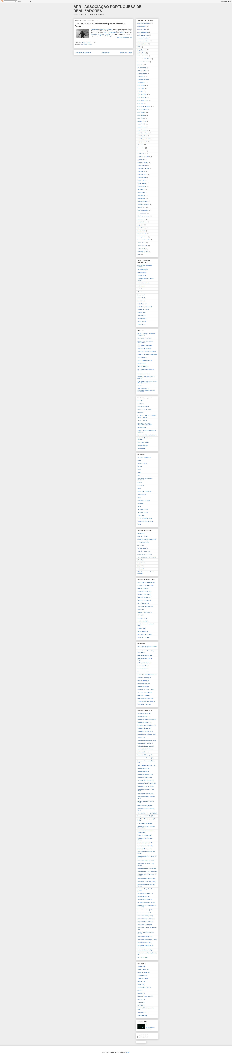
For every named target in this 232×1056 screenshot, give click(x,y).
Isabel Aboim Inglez (143, 79)
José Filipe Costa (142, 136)
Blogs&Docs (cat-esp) (143, 637)
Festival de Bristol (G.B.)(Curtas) (146, 868)
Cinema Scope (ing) (143, 588)
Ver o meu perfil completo (150, 1028)
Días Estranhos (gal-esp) (144, 634)
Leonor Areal (141, 148)
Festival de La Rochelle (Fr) (145, 758)
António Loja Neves (143, 35)
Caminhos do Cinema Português (146, 435)
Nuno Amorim (141, 189)
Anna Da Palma (141, 29)
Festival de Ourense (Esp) (145, 950)
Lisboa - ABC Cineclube (144, 491)
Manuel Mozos (141, 165)
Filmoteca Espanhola (143, 671)
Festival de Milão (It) (143, 771)
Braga (139, 469)
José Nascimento (142, 142)
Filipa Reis (140, 64)
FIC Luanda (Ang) (142, 957)
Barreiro (139, 466)
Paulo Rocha (141, 192)
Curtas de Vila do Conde (144, 409)
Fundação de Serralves (144, 348)
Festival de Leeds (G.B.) (144, 913)
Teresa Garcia (141, 242)
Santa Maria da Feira (143, 500)
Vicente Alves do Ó (142, 251)
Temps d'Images (142, 420)
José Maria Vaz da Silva (144, 139)
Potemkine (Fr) (141, 999)
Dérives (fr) (140, 615)
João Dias (140, 91)
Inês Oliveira (141, 76)
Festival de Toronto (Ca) (144, 728)
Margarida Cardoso (143, 168)
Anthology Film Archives (144, 663)
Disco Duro (140, 560)
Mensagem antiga (126, 52)
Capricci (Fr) (141, 993)
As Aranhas (140, 545)
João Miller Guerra (142, 100)
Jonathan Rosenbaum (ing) (145, 585)
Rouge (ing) (140, 609)
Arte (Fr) (139, 990)
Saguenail (140, 225)
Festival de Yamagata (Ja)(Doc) (146, 740)
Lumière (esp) (141, 628)
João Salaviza (141, 112)
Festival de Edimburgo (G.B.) (145, 755)
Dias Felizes (140, 533)
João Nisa (140, 103)
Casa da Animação (142, 366)
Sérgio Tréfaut (141, 234)
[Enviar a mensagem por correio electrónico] (94, 42)
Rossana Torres (142, 222)
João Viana (140, 118)
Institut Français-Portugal (144, 360)
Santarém (140, 503)
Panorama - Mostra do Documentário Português (144, 423)
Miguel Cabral (141, 180)
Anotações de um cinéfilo (144, 554)
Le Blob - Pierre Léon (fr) (144, 612)
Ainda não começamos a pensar (146, 539)
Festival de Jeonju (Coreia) (145, 743)
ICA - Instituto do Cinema (144, 345)
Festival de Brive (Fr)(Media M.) (146, 783)
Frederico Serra (142, 67)
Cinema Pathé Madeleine (110, 32)
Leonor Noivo (141, 151)
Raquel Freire (141, 207)
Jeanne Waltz (141, 82)
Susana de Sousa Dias (144, 240)
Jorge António (141, 124)
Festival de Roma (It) (143, 768)
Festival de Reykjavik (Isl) (144, 777)
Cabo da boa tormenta (143, 551)
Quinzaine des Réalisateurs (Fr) (146, 725)
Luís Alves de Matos (143, 156)
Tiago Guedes (141, 248)
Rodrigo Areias (141, 219)
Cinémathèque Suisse (143, 683)
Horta (139, 488)
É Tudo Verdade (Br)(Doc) (144, 823)
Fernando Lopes (142, 56)
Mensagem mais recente (83, 52)
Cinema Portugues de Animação (146, 557)
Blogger (127, 1052)
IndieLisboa (140, 403)
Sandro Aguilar (141, 231)
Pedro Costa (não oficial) (144, 306)
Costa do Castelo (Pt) (143, 972)
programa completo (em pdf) (124, 37)
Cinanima (140, 412)
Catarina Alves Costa (143, 41)
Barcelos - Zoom (142, 463)
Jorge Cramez (141, 127)
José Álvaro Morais (142, 133)
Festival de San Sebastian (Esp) (146, 734)
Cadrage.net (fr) (142, 618)
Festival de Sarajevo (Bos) (145, 774)
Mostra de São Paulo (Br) (144, 835)
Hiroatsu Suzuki (141, 70)
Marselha (122, 32)
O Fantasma (94, 29)
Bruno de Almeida (142, 38)
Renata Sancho (141, 213)
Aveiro (139, 460)
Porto (139, 497)
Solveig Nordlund (142, 237)
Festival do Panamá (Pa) (144, 924)
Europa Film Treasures (144, 704)
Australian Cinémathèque (144, 692)
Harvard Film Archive (143, 665)
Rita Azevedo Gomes (143, 216)
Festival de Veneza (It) (143, 716)
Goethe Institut (141, 363)
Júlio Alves (140, 145)
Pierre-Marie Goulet (143, 204)
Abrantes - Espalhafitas (144, 457)
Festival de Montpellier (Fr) (145, 846)
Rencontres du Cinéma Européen (100, 34)
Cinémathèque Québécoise (145, 698)
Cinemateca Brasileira (143, 695)
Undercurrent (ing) (142, 631)
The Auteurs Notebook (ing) (145, 606)
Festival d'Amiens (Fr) (143, 896)
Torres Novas (141, 515)
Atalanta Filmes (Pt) (143, 969)
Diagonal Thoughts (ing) (144, 597)
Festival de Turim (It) (143, 752)
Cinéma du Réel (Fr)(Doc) (144, 805)
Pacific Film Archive (143, 668)
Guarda (139, 482)
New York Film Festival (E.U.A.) (146, 765)
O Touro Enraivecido (143, 542)
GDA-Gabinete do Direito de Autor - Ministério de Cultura (147, 381)
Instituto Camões (142, 357)
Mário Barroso (141, 177)
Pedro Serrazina (142, 201)
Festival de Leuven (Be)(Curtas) (146, 881)
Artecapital (140, 569)
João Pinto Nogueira (143, 109)
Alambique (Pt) (141, 966)
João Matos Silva (142, 97)
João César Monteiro (143, 283)
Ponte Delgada (141, 494)
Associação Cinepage (106, 36)
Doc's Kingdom (141, 427)
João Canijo (140, 88)
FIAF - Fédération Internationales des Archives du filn (147, 647)
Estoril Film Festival (143, 406)
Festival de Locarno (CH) (144, 722)
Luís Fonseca (141, 159)
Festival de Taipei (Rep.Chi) (145, 921)
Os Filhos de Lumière (143, 373)
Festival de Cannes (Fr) (144, 713)
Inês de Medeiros (142, 73)
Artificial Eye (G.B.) (142, 1012)
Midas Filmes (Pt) (142, 975)
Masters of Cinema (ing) (144, 591)
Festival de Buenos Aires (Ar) (145, 746)
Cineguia (140, 385)
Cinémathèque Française (144, 655)
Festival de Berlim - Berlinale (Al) (146, 719)
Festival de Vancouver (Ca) (145, 893)
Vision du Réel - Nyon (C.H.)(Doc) (147, 813)
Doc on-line (140, 566)
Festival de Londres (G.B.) (145, 910)
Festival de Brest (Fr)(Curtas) (145, 860)
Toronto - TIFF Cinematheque (146, 701)
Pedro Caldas (141, 195)
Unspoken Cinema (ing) (144, 600)
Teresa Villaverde (142, 245)
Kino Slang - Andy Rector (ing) (146, 582)
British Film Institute (143, 686)
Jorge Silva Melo (142, 130)
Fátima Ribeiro (141, 53)
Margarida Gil (141, 171)
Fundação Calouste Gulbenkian (146, 351)
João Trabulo (141, 115)
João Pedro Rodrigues (106, 29)
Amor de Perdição (142, 536)
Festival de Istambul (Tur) (144, 899)
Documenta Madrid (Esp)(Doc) (146, 816)
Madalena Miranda (142, 162)
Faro (138, 475)
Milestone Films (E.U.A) (144, 987)
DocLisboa (140, 400)
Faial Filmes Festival (143, 442)
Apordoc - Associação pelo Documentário (145, 341)
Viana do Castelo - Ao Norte (145, 521)
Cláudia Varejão (142, 272)
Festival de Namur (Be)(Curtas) (146, 878)
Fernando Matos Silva (143, 59)
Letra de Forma (141, 563)
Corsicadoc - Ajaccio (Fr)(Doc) (146, 902)
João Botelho (141, 85)
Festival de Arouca (142, 445)
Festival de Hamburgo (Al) (145, 843)
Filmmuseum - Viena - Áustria (146, 689)
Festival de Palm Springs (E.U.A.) (147, 939)
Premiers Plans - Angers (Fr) (145, 780)
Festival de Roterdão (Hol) (145, 731)
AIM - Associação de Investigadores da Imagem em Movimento (146, 390)
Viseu (139, 524)
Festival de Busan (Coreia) (145, 915)
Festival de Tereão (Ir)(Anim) (145, 793)
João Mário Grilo (142, 94)
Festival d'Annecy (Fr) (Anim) (145, 786)
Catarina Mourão (142, 44)
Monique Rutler (141, 186)
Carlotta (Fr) (141, 1005)
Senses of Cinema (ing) (144, 594)
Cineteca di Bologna (143, 680)
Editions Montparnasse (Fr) (145, 996)
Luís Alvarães (141, 153)
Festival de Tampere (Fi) (144, 848)
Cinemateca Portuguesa (144, 338)
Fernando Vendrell (142, 62)
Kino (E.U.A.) (141, 984)
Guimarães (140, 485)
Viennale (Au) (141, 737)
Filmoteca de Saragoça (144, 677)
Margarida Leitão (142, 174)
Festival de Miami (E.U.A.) (144, 936)
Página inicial (105, 52)
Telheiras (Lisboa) (142, 509)
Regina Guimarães (142, 210)
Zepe (138, 254)
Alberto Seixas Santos (143, 23)
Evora (139, 472)
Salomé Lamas (141, 228)
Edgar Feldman (141, 50)
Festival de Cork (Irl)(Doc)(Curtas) (147, 871)
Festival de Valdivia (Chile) (145, 749)
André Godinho (141, 26)
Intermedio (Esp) (142, 1015)
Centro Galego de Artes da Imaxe (147, 674)
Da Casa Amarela (142, 548)
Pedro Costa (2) (142, 303)
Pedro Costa (141, 198)
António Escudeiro (142, 32)
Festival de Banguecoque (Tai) (146, 918)
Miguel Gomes (141, 183)
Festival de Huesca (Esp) (144, 942)
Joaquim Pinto (141, 121)
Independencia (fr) (142, 621)
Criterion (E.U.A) (142, 981)
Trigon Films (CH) (142, 978)
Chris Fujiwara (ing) (143, 603)
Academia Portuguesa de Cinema (147, 354)
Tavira (139, 506)
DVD (138, 47)
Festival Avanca (141, 448)
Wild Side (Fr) (141, 1002)
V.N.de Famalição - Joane (144, 518)
